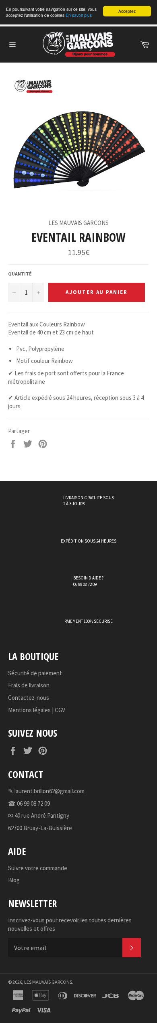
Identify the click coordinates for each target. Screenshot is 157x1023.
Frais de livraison (29, 685)
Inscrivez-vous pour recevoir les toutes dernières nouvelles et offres (70, 924)
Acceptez (127, 11)
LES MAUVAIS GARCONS (48, 982)
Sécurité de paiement (35, 673)
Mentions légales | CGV (36, 710)
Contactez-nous (28, 697)
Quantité (20, 274)
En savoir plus (79, 15)
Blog (14, 880)
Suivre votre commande (37, 868)
